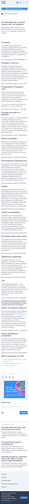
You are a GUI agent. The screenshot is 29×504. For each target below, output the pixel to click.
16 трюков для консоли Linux (12, 363)
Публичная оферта (6, 480)
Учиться (11, 374)
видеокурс (7, 31)
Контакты (4, 487)
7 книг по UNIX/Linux (9, 365)
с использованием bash (20, 314)
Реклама (3, 477)
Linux (4, 374)
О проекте (4, 474)
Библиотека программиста (11, 13)
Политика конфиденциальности (9, 483)
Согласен (24, 497)
